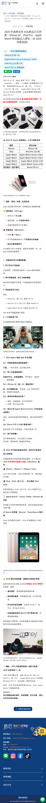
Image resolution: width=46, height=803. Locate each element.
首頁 (4, 13)
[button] (37, 3)
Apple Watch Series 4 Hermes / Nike (20, 59)
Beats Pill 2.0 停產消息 (14, 67)
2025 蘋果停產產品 (18, 51)
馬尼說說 (12, 13)
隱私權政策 (23, 797)
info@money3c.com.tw (19, 747)
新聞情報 (21, 13)
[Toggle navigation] (43, 3)
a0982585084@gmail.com (24, 738)
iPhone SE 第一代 (12, 55)
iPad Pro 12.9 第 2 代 (13, 63)
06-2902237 (18, 734)
